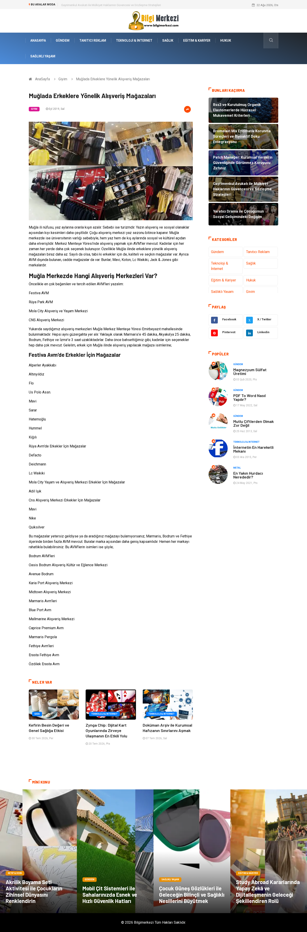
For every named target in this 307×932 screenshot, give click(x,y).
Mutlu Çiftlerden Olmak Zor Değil (253, 423)
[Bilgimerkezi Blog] (153, 20)
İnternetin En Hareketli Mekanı (253, 449)
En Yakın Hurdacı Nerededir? (248, 475)
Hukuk (225, 40)
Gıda (37, 714)
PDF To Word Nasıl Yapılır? (249, 397)
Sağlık (167, 40)
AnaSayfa (38, 40)
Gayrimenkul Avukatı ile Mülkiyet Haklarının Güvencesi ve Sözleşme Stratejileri (111, 5)
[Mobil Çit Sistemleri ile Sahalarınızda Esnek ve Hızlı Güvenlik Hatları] (115, 851)
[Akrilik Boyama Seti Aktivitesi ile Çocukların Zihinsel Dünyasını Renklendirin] (38, 851)
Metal (237, 468)
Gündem (62, 40)
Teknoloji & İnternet (134, 40)
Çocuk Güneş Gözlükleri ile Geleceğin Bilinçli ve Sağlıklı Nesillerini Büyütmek (192, 894)
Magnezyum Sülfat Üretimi (250, 371)
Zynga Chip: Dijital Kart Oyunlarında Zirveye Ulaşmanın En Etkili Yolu (106, 730)
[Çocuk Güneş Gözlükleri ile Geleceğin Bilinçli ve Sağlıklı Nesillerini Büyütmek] (192, 851)
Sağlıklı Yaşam (42, 56)
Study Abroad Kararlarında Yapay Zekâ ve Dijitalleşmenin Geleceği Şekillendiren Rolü (268, 891)
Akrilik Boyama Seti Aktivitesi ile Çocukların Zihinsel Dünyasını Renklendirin (34, 891)
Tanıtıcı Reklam (92, 40)
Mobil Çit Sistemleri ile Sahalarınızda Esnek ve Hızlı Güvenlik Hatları (109, 894)
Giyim (62, 79)
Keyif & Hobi (15, 873)
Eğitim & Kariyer (196, 40)
